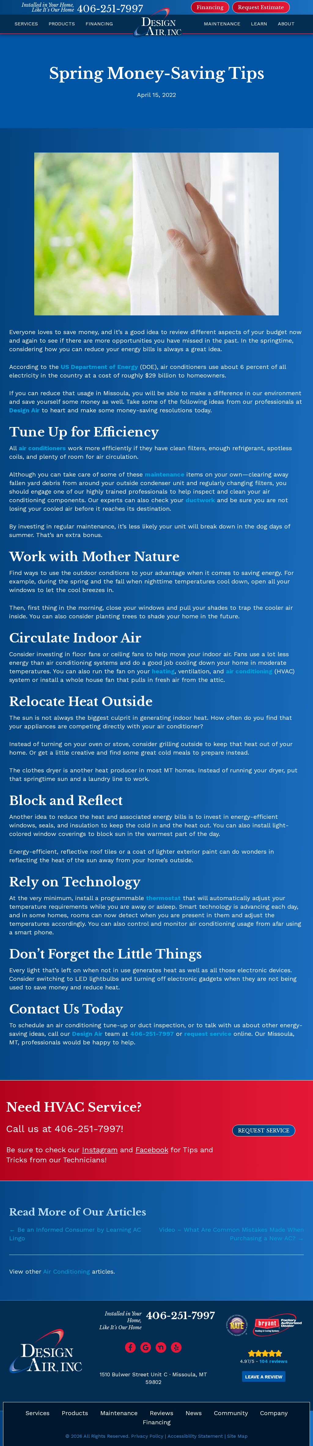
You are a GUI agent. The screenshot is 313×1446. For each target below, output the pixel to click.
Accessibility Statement (195, 1436)
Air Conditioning (66, 1271)
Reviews (161, 1413)
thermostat (163, 898)
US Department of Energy (99, 366)
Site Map (237, 1436)
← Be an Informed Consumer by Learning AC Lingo (75, 1234)
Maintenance (222, 24)
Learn (259, 24)
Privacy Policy (147, 1436)
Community (231, 1413)
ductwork (200, 500)
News (194, 1413)
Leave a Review (263, 1377)
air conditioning (249, 671)
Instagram (100, 1150)
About (286, 24)
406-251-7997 (110, 9)
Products (62, 24)
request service (207, 1033)
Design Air (24, 410)
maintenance (164, 474)
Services (26, 24)
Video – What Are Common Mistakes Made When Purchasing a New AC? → (231, 1234)
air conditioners (42, 448)
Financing (99, 24)
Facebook (151, 1150)
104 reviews (274, 1361)
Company (274, 1413)
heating (163, 671)
